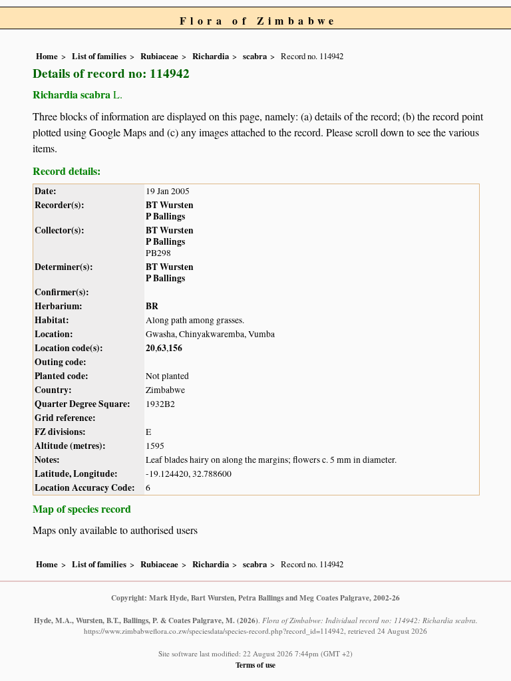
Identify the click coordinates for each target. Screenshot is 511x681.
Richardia (210, 56)
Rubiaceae (159, 56)
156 (175, 347)
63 (161, 347)
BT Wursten (170, 204)
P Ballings (165, 216)
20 (150, 347)
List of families (99, 56)
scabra (255, 56)
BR (152, 306)
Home (47, 56)
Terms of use (255, 664)
